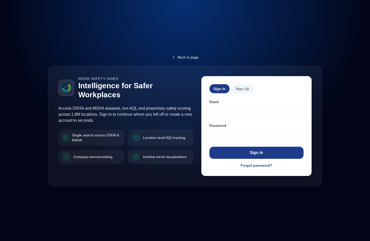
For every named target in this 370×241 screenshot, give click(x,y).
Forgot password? (256, 165)
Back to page (188, 57)
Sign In (219, 89)
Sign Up (242, 89)
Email (214, 102)
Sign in (256, 152)
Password (217, 126)
